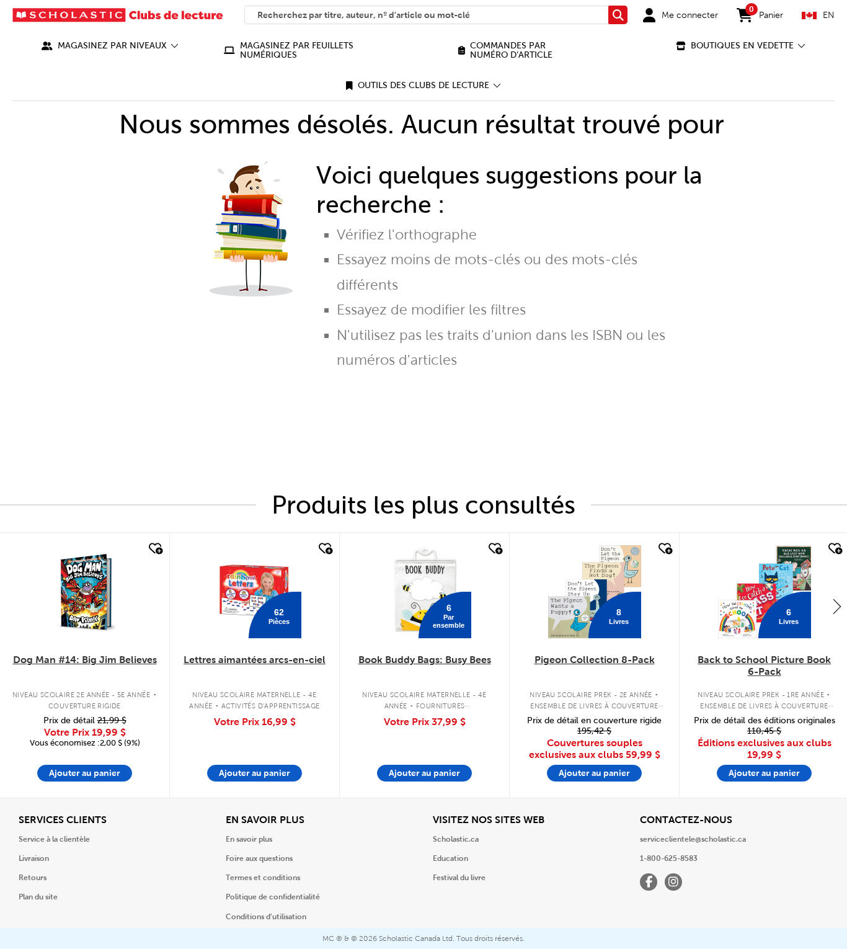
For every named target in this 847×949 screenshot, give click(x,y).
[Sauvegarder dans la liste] (154, 549)
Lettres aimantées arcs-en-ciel (255, 659)
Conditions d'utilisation (266, 916)
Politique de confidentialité (273, 897)
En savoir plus (249, 839)
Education (450, 858)
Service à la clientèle (54, 839)
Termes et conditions (263, 877)
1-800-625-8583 (669, 858)
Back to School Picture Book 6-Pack (764, 665)
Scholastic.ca (456, 839)
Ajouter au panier (84, 773)
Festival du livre (459, 877)
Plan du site (38, 897)
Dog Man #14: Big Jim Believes (85, 659)
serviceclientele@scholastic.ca (693, 839)
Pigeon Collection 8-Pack (594, 659)
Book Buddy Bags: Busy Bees (424, 659)
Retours (33, 877)
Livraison (34, 858)
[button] (110, 45)
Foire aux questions (259, 858)
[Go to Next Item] (837, 606)
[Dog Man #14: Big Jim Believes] (84, 591)
